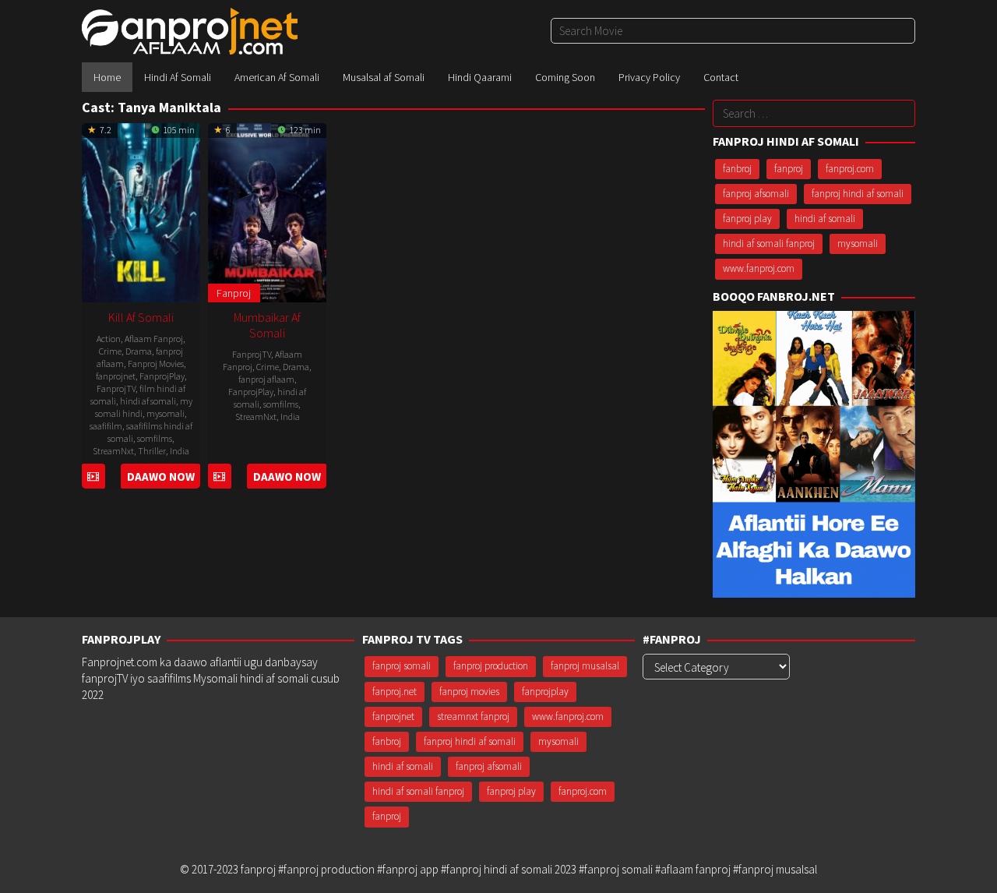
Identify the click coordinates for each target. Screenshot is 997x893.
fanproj (788, 168)
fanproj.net (394, 691)
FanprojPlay (162, 376)
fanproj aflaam (266, 379)
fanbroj (737, 168)
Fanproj (234, 293)
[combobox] (733, 31)
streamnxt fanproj (473, 716)
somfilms (154, 438)
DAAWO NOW (161, 476)
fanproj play (747, 218)
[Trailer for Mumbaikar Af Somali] (219, 476)
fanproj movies (469, 691)
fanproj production (490, 665)
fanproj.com (850, 168)
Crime (110, 351)
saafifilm (106, 426)
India (179, 451)
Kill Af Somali (141, 317)
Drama (138, 351)
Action (109, 338)
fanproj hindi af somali (858, 193)
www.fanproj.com (758, 268)
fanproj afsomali (756, 193)
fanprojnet (116, 376)
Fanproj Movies (156, 363)
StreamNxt (113, 451)
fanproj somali (401, 665)
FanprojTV (116, 388)
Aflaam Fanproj (154, 338)
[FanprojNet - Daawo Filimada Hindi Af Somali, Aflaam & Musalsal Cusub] (190, 30)
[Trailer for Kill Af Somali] (93, 476)
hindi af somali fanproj (769, 243)
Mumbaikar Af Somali (267, 325)
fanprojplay (545, 691)
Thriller (152, 451)
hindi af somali (148, 401)
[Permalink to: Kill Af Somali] (141, 210)
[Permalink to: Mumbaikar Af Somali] (267, 210)
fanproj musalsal (585, 665)
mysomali (165, 413)
